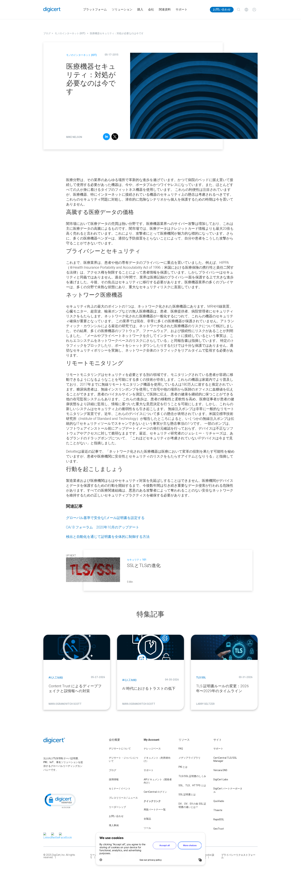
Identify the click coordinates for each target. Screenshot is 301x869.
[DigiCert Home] (52, 9)
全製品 (147, 818)
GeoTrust (218, 828)
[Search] (238, 9)
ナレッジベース (152, 748)
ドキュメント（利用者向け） (157, 759)
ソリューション (122, 9)
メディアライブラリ (189, 757)
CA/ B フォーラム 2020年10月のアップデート (102, 527)
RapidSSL (218, 819)
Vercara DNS (220, 770)
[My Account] (254, 9)
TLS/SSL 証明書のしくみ (192, 776)
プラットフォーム (95, 9)
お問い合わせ (222, 9)
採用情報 (114, 779)
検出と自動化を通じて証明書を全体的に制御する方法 (108, 536)
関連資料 (165, 9)
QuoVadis (218, 801)
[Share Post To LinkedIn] (106, 137)
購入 (140, 9)
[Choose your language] (246, 9)
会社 (151, 9)
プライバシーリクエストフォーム (238, 856)
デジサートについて (120, 748)
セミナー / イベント (119, 788)
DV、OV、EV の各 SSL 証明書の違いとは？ (192, 805)
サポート (181, 9)
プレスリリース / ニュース (123, 797)
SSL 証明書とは (187, 794)
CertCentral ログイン (155, 791)
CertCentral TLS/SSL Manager (225, 759)
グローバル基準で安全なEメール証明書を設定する (105, 517)
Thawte (217, 810)
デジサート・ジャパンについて (123, 759)
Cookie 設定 (209, 856)
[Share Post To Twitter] (115, 137)
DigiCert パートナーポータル (227, 790)
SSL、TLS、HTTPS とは (192, 785)
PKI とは (183, 766)
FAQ (181, 748)
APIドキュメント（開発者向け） (158, 781)
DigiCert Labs (220, 779)
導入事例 (114, 825)
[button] (59, 800)
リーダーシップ (117, 807)
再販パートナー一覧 (155, 809)
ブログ (112, 770)
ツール (147, 828)
